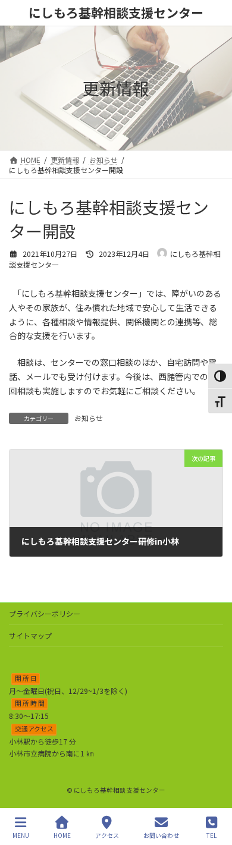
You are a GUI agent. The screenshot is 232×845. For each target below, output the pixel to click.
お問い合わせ (161, 835)
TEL (211, 835)
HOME (62, 835)
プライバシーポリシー (44, 613)
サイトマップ (30, 635)
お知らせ (88, 418)
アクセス (107, 835)
